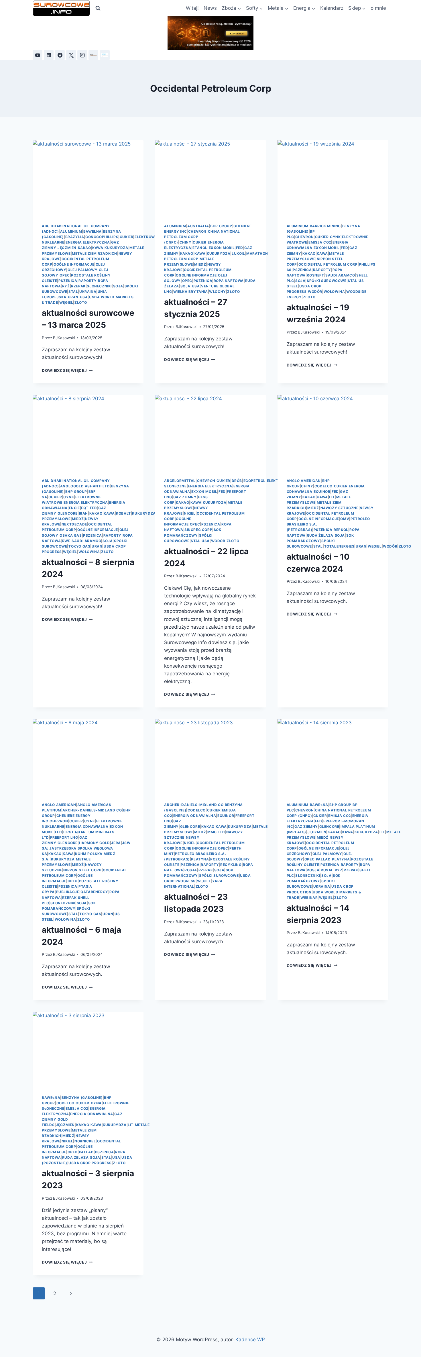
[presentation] (88, 177)
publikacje (67, 892)
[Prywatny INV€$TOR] (93, 55)
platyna (200, 859)
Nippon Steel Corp (82, 870)
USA (84, 297)
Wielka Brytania (190, 291)
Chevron (197, 231)
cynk (335, 237)
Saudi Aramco (340, 275)
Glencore (68, 513)
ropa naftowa (229, 281)
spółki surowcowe (327, 281)
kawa (97, 248)
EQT (84, 508)
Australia (198, 226)
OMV (344, 519)
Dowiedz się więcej (67, 370)
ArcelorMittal (180, 481)
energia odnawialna (87, 826)
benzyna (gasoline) (82, 1097)
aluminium (71, 231)
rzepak (78, 286)
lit (332, 497)
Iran (83, 513)
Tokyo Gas (79, 546)
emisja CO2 (319, 242)
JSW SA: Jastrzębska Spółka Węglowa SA (86, 848)
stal (73, 291)
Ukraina (87, 291)
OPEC (65, 275)
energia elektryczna (88, 242)
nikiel (190, 513)
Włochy (217, 291)
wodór (315, 291)
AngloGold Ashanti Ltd (85, 486)
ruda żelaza (320, 535)
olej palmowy (82, 270)
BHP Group (221, 226)
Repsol (341, 529)
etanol (199, 248)
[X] (71, 55)
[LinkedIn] (49, 55)
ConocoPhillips (101, 237)
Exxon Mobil (222, 248)
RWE (66, 541)
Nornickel (85, 1141)
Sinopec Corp (198, 529)
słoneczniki (99, 286)
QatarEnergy (94, 892)
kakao (84, 248)
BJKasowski (64, 338)
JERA (116, 843)
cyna (96, 1103)
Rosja (190, 870)
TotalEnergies (339, 546)
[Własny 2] (105, 55)
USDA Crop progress (90, 1163)
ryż (66, 286)
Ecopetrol (254, 481)
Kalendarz (331, 8)
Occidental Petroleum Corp (328, 264)
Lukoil (238, 253)
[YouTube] (37, 55)
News (210, 8)
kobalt (123, 513)
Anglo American (304, 481)
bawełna (92, 231)
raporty (87, 281)
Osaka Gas (71, 535)
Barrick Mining (325, 226)
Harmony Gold (94, 843)
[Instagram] (82, 55)
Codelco (323, 486)
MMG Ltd (216, 832)
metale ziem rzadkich (94, 253)
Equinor (322, 491)
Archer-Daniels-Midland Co (92, 810)
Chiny (186, 242)
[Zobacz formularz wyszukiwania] (98, 8)
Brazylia (74, 237)
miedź (200, 264)
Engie (74, 508)
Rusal (327, 870)
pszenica (67, 281)
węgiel (66, 302)
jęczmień (67, 248)
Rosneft (315, 275)
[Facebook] (60, 55)
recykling (230, 864)
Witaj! (192, 8)
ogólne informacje (74, 264)
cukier (126, 237)
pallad (323, 859)
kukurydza (116, 248)
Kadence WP (250, 1339)
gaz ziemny (185, 497)
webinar (309, 897)
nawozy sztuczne (339, 508)
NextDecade (74, 524)
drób (237, 481)
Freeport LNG (64, 837)
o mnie (378, 8)
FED (239, 248)
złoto (80, 302)
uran (73, 297)
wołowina (334, 291)
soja (118, 286)
